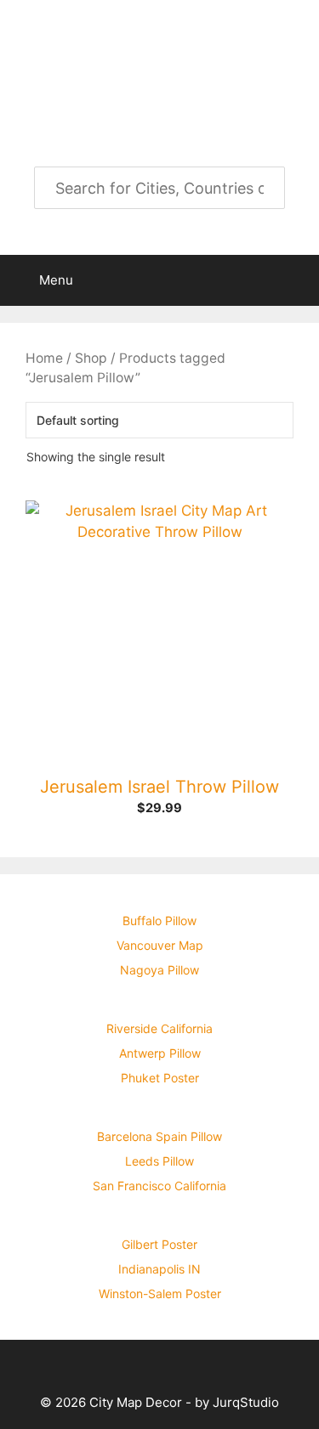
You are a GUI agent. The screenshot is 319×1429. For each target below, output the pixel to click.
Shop (91, 358)
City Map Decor (159, 49)
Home (44, 358)
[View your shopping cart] (297, 280)
